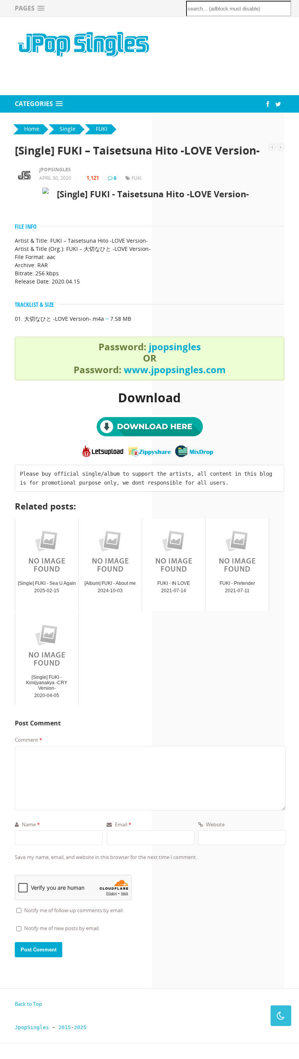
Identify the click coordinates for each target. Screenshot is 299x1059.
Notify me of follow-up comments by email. (74, 910)
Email (122, 824)
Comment (28, 739)
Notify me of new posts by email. (62, 928)
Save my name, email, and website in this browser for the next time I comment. (106, 857)
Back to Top (28, 1003)
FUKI (136, 178)
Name (30, 824)
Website (215, 824)
